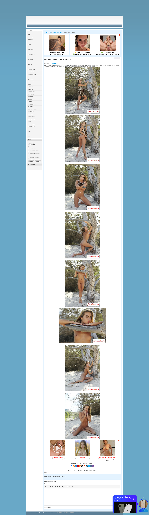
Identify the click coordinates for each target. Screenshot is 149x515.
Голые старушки (31, 126)
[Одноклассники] (74, 466)
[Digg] (82, 466)
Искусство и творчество (34, 147)
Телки (29, 34)
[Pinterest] (78, 466)
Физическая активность (34, 150)
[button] (46, 487)
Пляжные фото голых (54, 63)
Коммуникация (32, 151)
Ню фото (30, 131)
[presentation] (46, 487)
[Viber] (93, 466)
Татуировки (30, 106)
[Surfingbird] (89, 466)
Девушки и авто (31, 91)
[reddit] (84, 466)
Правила (48, 512)
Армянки (30, 99)
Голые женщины (31, 129)
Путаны (29, 136)
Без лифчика (30, 79)
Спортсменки (31, 94)
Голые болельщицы (32, 109)
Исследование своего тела (35, 153)
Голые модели (31, 37)
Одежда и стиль (33, 148)
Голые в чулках (31, 134)
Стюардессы (30, 96)
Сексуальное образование (34, 157)
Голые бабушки (31, 69)
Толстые (30, 84)
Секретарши (30, 86)
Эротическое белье (32, 74)
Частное (30, 61)
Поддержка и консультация (35, 159)
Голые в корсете (31, 116)
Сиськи (29, 121)
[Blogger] (80, 466)
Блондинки (30, 59)
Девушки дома (31, 51)
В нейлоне (30, 101)
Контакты (53, 512)
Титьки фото (30, 39)
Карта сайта (42, 512)
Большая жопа (31, 71)
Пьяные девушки (31, 81)
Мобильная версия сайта (32, 512)
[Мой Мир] (76, 466)
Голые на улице (31, 119)
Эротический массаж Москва (34, 32)
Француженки (31, 111)
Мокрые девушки (31, 46)
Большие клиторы (32, 104)
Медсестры (30, 89)
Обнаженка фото (31, 124)
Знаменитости (31, 49)
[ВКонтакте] (71, 466)
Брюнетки (30, 64)
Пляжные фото (31, 54)
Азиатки (29, 44)
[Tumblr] (91, 466)
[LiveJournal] (87, 466)
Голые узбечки (31, 114)
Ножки (29, 66)
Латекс (29, 56)
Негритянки (30, 41)
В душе (29, 76)
